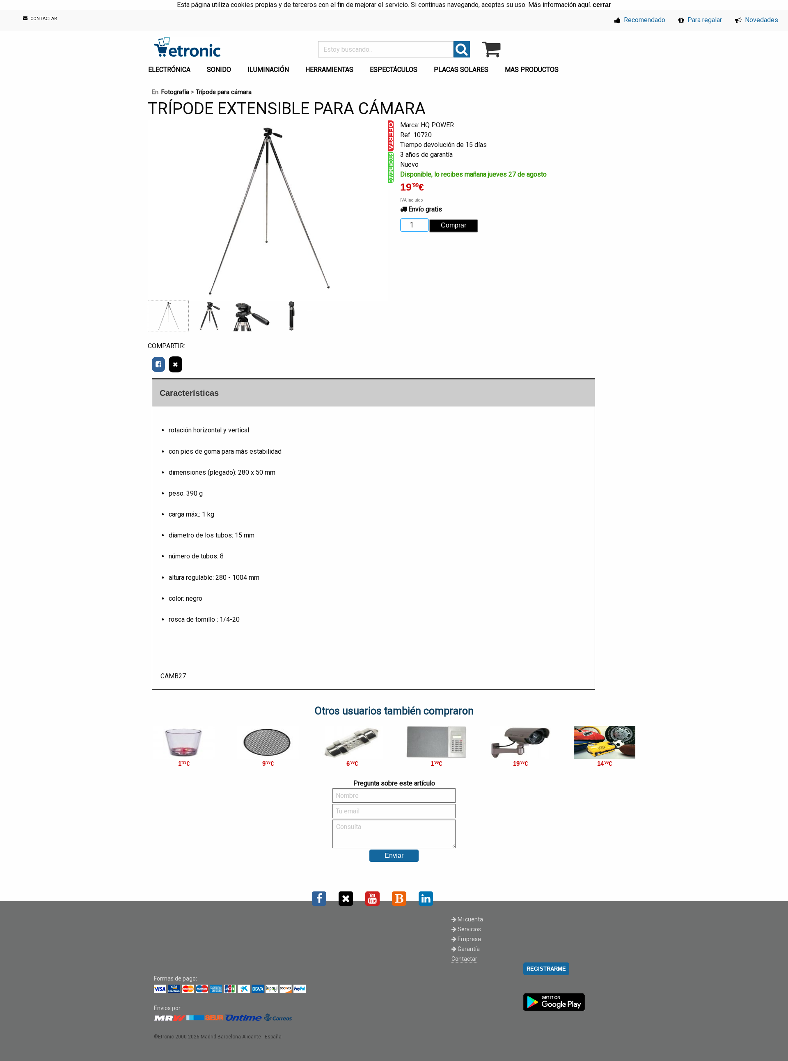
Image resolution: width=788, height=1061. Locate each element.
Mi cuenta (469, 919)
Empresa (468, 939)
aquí (584, 5)
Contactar (464, 958)
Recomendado (643, 20)
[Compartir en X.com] (175, 364)
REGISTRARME (546, 969)
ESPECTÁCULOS (393, 69)
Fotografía (175, 92)
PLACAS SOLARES (461, 69)
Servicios (468, 929)
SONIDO (219, 69)
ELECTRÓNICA (169, 69)
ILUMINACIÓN (268, 69)
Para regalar (704, 20)
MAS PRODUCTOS (532, 69)
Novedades (760, 20)
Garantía (468, 949)
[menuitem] (171, 67)
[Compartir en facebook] (158, 364)
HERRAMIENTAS (329, 69)
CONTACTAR (43, 19)
